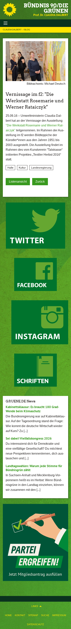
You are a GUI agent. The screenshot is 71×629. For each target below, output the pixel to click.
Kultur (22, 167)
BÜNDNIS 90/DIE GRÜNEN (46, 8)
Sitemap (33, 615)
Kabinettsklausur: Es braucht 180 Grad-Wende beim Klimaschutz (32, 409)
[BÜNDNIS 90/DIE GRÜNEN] (9, 10)
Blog (27, 29)
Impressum (59, 615)
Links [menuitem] (34, 606)
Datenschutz (35, 624)
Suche (45, 615)
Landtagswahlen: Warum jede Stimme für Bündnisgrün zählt (34, 468)
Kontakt (20, 615)
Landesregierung (41, 167)
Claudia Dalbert (12, 29)
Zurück (40, 181)
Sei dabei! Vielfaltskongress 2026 (29, 438)
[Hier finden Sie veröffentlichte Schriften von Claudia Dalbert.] (35, 370)
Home (8, 615)
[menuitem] (8, 615)
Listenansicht (18, 181)
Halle (10, 167)
